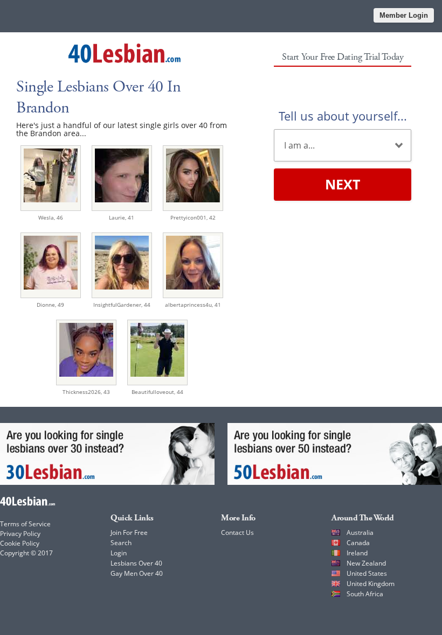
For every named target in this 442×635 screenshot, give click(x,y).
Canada (358, 542)
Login (118, 553)
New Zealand (366, 563)
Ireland (357, 553)
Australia (360, 532)
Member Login (403, 15)
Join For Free (129, 532)
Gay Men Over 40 (136, 573)
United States (367, 573)
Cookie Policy (19, 543)
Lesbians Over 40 (136, 563)
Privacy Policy (20, 533)
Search (121, 542)
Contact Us (237, 532)
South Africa (365, 593)
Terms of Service (25, 523)
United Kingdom (371, 583)
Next (342, 184)
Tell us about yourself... (343, 116)
